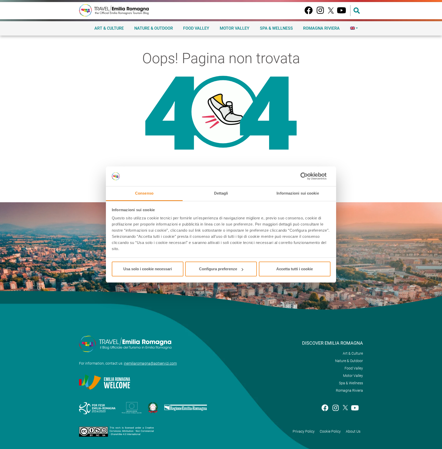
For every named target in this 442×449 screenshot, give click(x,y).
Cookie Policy (330, 431)
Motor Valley (234, 28)
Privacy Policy (304, 431)
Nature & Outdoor (153, 28)
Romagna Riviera (321, 28)
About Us (353, 431)
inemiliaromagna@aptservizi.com (150, 363)
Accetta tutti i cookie (294, 269)
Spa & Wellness (276, 28)
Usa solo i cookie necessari (147, 269)
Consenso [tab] (144, 193)
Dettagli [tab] (221, 193)
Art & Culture (109, 28)
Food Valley (196, 28)
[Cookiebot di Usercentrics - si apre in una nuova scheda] (308, 176)
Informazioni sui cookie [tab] (298, 193)
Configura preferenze (218, 269)
